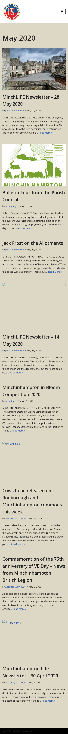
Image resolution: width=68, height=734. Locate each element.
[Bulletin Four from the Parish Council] (34, 165)
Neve (5, 730)
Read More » (45, 132)
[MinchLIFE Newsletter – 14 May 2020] (34, 306)
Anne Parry (10, 206)
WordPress (31, 730)
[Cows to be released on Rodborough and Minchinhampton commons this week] (34, 463)
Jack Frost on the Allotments (32, 243)
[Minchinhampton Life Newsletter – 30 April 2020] (34, 641)
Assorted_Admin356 (15, 518)
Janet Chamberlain (14, 110)
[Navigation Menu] (62, 11)
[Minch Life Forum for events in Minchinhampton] (11, 11)
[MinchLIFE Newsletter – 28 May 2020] (34, 69)
